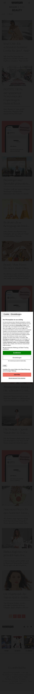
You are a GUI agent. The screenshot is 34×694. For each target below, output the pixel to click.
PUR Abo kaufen (17, 375)
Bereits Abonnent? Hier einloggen (17, 378)
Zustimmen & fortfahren (17, 353)
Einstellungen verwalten (17, 358)
